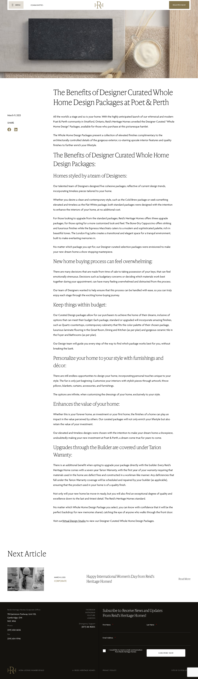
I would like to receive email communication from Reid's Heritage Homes (125, 651)
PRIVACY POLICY (109, 670)
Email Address (109, 638)
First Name (108, 625)
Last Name (152, 625)
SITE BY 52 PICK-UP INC (181, 670)
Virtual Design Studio (74, 520)
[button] (16, 5)
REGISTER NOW (179, 5)
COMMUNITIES (37, 5)
